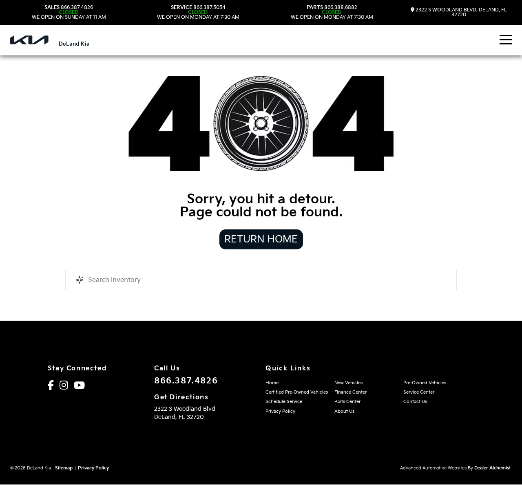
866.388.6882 (332, 12)
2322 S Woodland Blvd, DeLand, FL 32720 (460, 12)
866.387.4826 (69, 12)
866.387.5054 (198, 12)
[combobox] (261, 280)
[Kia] (29, 39)
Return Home (261, 239)
